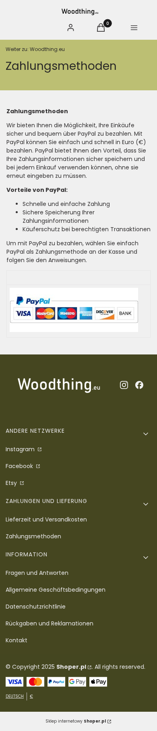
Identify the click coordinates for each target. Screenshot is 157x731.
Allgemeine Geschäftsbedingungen (55, 590)
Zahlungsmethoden (33, 536)
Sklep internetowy (75, 721)
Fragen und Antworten (37, 573)
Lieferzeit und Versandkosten (46, 519)
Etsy (12, 483)
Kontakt (16, 640)
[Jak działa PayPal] (74, 330)
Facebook (20, 466)
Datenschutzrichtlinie (36, 607)
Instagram (21, 449)
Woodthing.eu (35, 49)
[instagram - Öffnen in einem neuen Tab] (124, 385)
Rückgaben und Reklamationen (49, 623)
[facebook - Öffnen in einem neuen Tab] (139, 385)
